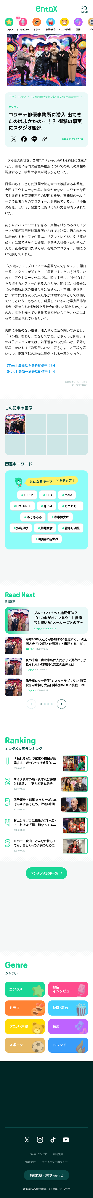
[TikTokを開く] (53, 1139)
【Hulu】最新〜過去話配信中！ (28, 371)
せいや (46, 506)
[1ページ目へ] (41, 704)
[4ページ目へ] (52, 704)
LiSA (48, 495)
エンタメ (13, 107)
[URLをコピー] (44, 139)
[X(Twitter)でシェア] (13, 139)
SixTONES (22, 506)
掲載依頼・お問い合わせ (46, 1175)
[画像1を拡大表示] (15, 424)
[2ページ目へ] (45, 704)
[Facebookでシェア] (24, 139)
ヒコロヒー (71, 506)
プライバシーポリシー (55, 1162)
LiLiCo (27, 495)
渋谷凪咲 (20, 528)
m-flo (67, 495)
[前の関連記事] (31, 704)
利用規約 (58, 1154)
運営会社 (30, 1162)
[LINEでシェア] (34, 139)
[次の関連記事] (61, 704)
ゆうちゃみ (33, 517)
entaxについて (38, 1154)
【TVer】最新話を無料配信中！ (28, 365)
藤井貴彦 (45, 528)
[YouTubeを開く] (66, 1139)
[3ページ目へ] (48, 704)
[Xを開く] (27, 1139)
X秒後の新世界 (46, 539)
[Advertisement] (46, 566)
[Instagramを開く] (40, 1139)
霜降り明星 (71, 528)
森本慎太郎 (60, 517)
